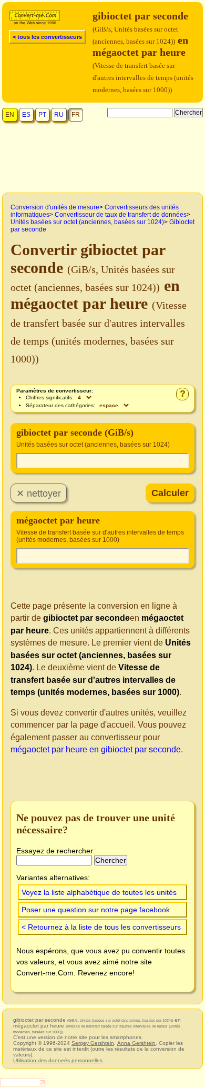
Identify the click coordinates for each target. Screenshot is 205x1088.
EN (9, 114)
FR (75, 114)
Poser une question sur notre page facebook (96, 909)
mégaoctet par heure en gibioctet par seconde (96, 749)
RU (59, 114)
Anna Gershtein (136, 1043)
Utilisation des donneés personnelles (57, 1060)
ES (26, 114)
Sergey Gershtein (92, 1043)
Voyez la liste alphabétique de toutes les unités (99, 892)
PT (42, 114)
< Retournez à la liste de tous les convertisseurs (101, 927)
